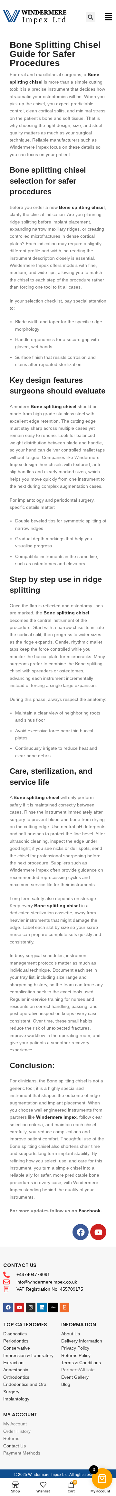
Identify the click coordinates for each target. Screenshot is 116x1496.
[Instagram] (30, 1307)
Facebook (90, 1210)
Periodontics (15, 1340)
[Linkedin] (42, 1307)
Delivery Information (81, 1340)
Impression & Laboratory (28, 1355)
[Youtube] (98, 1232)
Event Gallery (75, 1377)
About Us (70, 1333)
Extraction (13, 1362)
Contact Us (14, 1445)
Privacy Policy (75, 1348)
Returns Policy (76, 1355)
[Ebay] (53, 1307)
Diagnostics (15, 1333)
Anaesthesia (15, 1369)
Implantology (16, 1398)
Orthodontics (16, 1377)
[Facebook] (80, 1232)
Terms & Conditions (81, 1362)
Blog (65, 1384)
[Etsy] (64, 1307)
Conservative (16, 1348)
